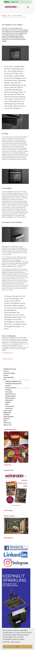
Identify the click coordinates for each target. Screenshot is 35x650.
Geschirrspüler (8, 392)
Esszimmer (6, 375)
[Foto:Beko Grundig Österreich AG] (15, 121)
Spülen (7, 404)
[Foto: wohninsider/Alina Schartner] (16, 447)
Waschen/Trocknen (9, 406)
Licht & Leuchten (7, 410)
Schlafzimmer (6, 414)
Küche (4, 379)
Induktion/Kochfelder (10, 396)
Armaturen (8, 385)
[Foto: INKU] (16, 526)
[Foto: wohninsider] (16, 489)
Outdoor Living (7, 422)
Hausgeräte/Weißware (10, 394)
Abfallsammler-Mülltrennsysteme (13, 381)
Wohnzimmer (6, 418)
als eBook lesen (7, 464)
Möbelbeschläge (7, 412)
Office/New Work (7, 425)
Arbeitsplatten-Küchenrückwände (13, 383)
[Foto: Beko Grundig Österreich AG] (15, 53)
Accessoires (6, 371)
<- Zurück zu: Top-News (7, 359)
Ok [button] (17, 646)
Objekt (5, 420)
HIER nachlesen (8, 538)
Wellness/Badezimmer (8, 416)
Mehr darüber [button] (15, 642)
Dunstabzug (8, 390)
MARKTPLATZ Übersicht (9, 369)
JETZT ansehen (8, 510)
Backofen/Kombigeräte (10, 387)
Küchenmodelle (9, 400)
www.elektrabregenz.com (7, 352)
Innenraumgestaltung (8, 377)
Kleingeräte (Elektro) (10, 398)
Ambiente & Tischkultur (9, 373)
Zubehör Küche (9, 408)
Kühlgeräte (8, 402)
